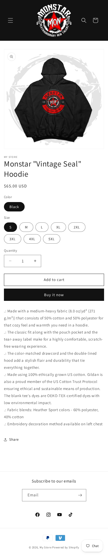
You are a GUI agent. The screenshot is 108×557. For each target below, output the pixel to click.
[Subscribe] (80, 495)
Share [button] (14, 439)
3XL (12, 239)
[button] (10, 20)
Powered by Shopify (65, 547)
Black (14, 206)
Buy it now (54, 294)
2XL (77, 227)
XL (58, 227)
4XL (32, 239)
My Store (46, 547)
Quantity (10, 250)
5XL (51, 239)
